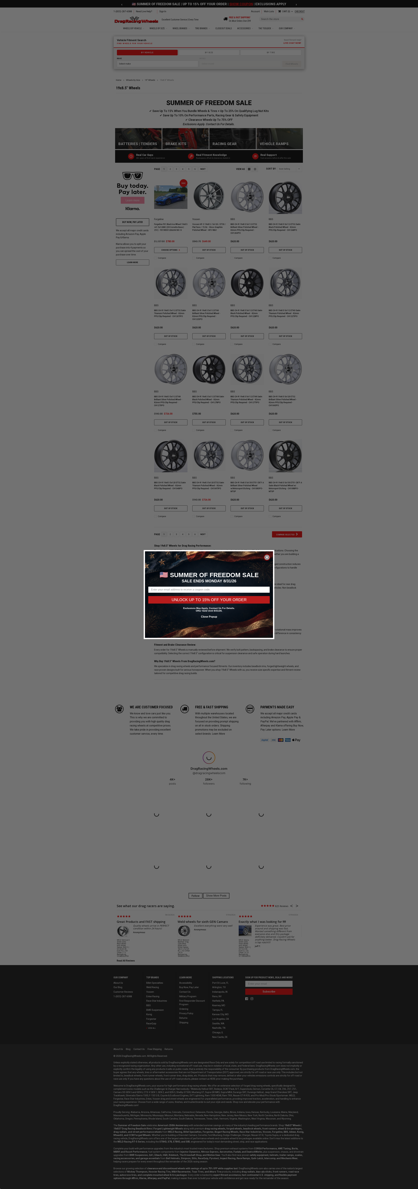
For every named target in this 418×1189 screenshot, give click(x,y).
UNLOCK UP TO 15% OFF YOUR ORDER (209, 600)
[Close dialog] (267, 557)
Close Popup (209, 616)
